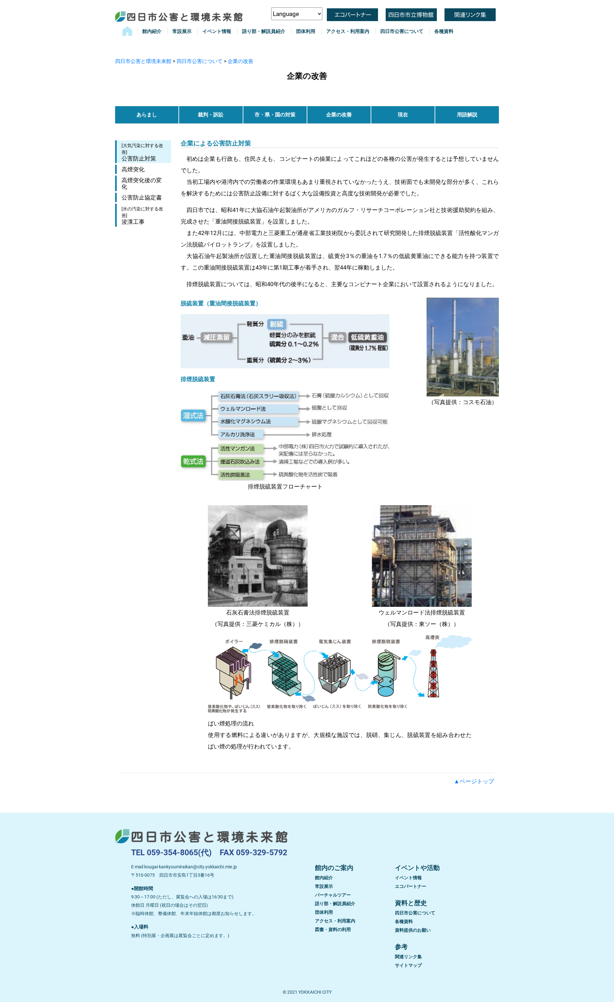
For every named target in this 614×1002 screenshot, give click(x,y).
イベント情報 (216, 31)
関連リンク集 (408, 956)
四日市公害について (401, 31)
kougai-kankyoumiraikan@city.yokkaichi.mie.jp (190, 866)
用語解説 (467, 115)
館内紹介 (151, 31)
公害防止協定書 (142, 197)
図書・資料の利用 (333, 929)
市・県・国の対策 (275, 115)
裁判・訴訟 (211, 115)
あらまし (147, 115)
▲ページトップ (474, 781)
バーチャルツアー (333, 894)
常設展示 (182, 31)
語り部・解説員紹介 (263, 31)
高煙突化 (133, 169)
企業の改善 (339, 115)
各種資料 (443, 31)
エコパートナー (410, 886)
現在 (403, 115)
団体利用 (305, 31)
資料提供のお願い (413, 930)
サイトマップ (408, 965)
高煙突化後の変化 (142, 183)
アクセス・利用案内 (347, 31)
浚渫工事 (142, 215)
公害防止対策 (142, 152)
